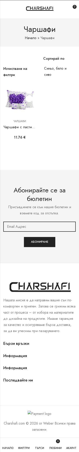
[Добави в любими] (29, 90)
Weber (48, 423)
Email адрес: (39, 227)
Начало (30, 37)
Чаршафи (19, 121)
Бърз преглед (29, 98)
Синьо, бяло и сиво (55, 71)
